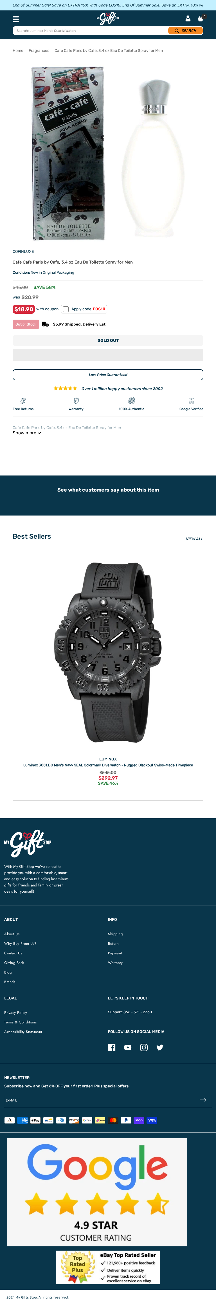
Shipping (115, 934)
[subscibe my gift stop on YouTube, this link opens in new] (128, 1050)
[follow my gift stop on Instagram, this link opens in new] (144, 1050)
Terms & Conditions (20, 1022)
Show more (24, 432)
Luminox (108, 759)
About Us (11, 934)
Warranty (115, 962)
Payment (115, 953)
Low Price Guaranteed (108, 375)
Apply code (88, 309)
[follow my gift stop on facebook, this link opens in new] (112, 1050)
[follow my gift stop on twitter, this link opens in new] (160, 1050)
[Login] (188, 19)
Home (18, 50)
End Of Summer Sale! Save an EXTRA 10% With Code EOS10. (67, 5)
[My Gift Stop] (27, 832)
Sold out (108, 340)
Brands (9, 982)
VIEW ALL (194, 539)
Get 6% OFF (52, 1086)
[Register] (203, 1100)
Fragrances (39, 50)
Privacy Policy (15, 1012)
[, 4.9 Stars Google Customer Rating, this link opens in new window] (97, 1192)
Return (113, 943)
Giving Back (14, 962)
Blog (8, 972)
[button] (108, 355)
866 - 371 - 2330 (137, 1012)
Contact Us (13, 953)
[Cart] (200, 18)
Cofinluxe (23, 251)
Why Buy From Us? (20, 943)
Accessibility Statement (23, 1031)
